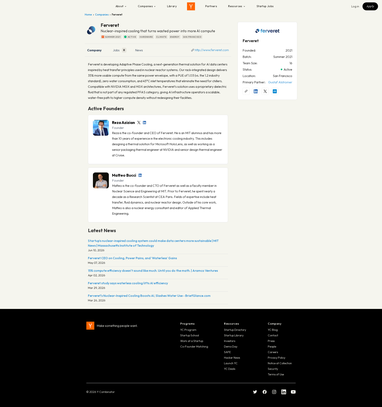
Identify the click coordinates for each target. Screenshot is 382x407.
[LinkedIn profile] (144, 122)
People (272, 346)
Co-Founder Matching (194, 346)
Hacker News (232, 357)
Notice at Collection (280, 363)
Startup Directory (235, 330)
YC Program (188, 330)
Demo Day (230, 346)
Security (273, 369)
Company (94, 50)
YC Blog (273, 330)
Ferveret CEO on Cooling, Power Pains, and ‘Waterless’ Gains (132, 258)
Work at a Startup (191, 341)
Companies (145, 6)
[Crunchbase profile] (274, 91)
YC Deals (229, 369)
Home (88, 14)
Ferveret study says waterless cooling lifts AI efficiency (128, 283)
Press (271, 341)
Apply (370, 6)
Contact (273, 335)
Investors (229, 341)
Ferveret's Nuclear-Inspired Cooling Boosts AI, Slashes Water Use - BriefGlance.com (149, 296)
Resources (235, 6)
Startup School (189, 335)
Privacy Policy (276, 357)
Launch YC (231, 363)
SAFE (227, 352)
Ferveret (251, 40)
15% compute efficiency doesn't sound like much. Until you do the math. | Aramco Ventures (153, 271)
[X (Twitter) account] (265, 91)
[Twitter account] (138, 122)
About (120, 6)
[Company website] (246, 91)
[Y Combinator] (191, 6)
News (139, 50)
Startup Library (234, 335)
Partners (211, 6)
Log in (355, 6)
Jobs (116, 50)
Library (172, 6)
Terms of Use (276, 374)
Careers (273, 352)
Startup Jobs (265, 6)
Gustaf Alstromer (280, 82)
